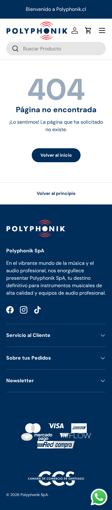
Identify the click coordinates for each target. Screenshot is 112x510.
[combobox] (56, 48)
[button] (88, 30)
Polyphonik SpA (34, 494)
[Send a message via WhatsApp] (99, 497)
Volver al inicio (56, 155)
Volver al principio (56, 193)
